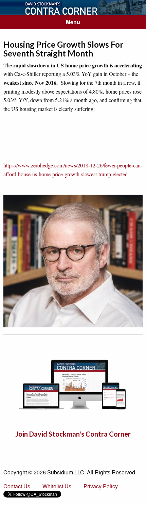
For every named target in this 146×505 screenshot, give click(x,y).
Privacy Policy (101, 486)
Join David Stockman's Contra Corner (73, 434)
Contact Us (16, 486)
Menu (73, 22)
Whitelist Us (56, 486)
